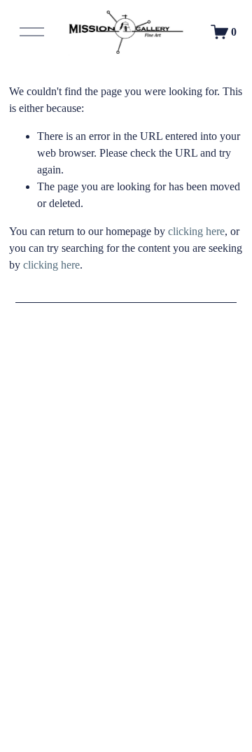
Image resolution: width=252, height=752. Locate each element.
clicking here (196, 231)
